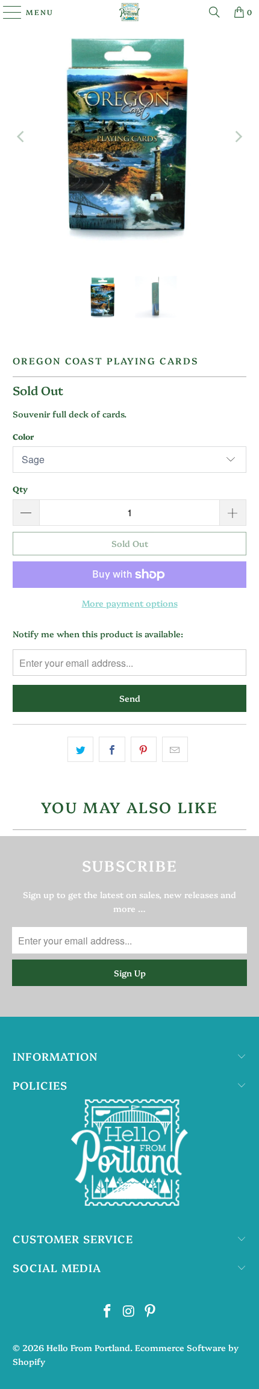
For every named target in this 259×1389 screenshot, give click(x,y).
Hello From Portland (88, 1347)
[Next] (237, 136)
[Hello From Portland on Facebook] (107, 1311)
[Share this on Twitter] (80, 749)
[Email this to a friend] (175, 749)
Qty (20, 488)
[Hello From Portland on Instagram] (129, 1311)
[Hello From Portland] (130, 12)
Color (23, 436)
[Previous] (21, 136)
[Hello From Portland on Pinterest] (151, 1311)
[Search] (214, 12)
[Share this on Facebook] (112, 749)
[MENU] (6, 12)
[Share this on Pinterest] (144, 749)
